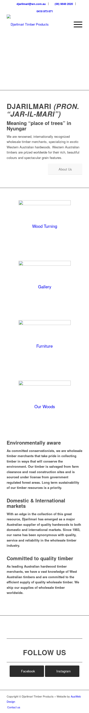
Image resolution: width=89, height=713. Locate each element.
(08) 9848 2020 (63, 4)
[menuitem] (29, 3)
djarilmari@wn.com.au (31, 4)
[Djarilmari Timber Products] (37, 24)
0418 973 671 (44, 11)
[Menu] (75, 24)
